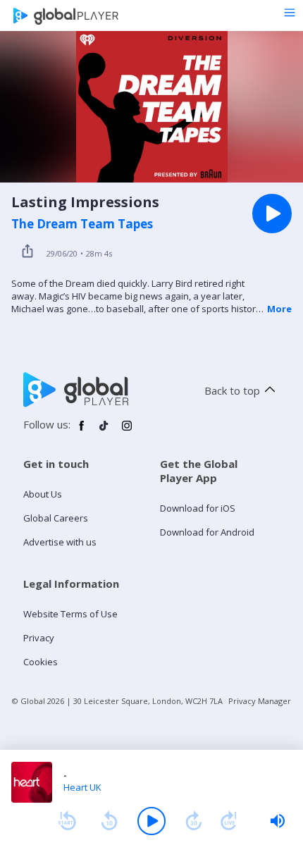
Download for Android (207, 532)
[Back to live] (229, 821)
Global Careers (55, 518)
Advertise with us (60, 542)
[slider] (277, 821)
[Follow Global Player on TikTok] (104, 431)
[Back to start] (67, 821)
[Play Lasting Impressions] (272, 213)
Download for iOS (197, 508)
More (279, 308)
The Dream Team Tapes (82, 224)
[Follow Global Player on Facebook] (82, 431)
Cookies (40, 661)
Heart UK (82, 787)
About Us (42, 494)
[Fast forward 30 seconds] (194, 821)
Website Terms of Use (70, 613)
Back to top (232, 390)
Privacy (38, 637)
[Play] (151, 821)
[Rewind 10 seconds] (109, 821)
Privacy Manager (259, 700)
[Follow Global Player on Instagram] (127, 431)
